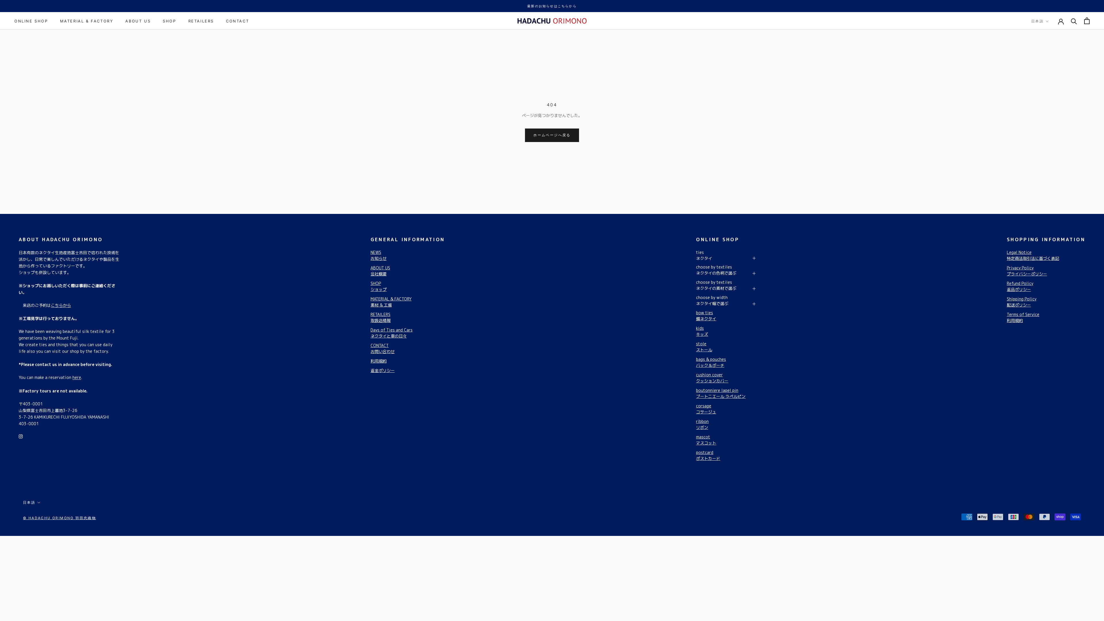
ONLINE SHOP (31, 21)
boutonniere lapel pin (720, 393)
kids (702, 331)
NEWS (379, 255)
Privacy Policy (1027, 271)
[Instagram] (21, 436)
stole (704, 346)
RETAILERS (201, 21)
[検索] (1074, 21)
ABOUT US (138, 21)
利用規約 (379, 361)
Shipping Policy (1021, 302)
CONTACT (237, 21)
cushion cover (712, 378)
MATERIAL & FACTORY (87, 21)
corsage (706, 409)
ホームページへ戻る (552, 135)
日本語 (1037, 21)
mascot (706, 440)
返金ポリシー (383, 370)
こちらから (61, 305)
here (76, 377)
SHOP (169, 21)
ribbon (702, 424)
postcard (708, 455)
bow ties (706, 315)
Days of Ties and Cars (392, 333)
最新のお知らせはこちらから (552, 6)
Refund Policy (1020, 286)
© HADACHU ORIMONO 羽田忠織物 (59, 518)
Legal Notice (1033, 255)
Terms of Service (1023, 317)
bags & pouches (711, 362)
